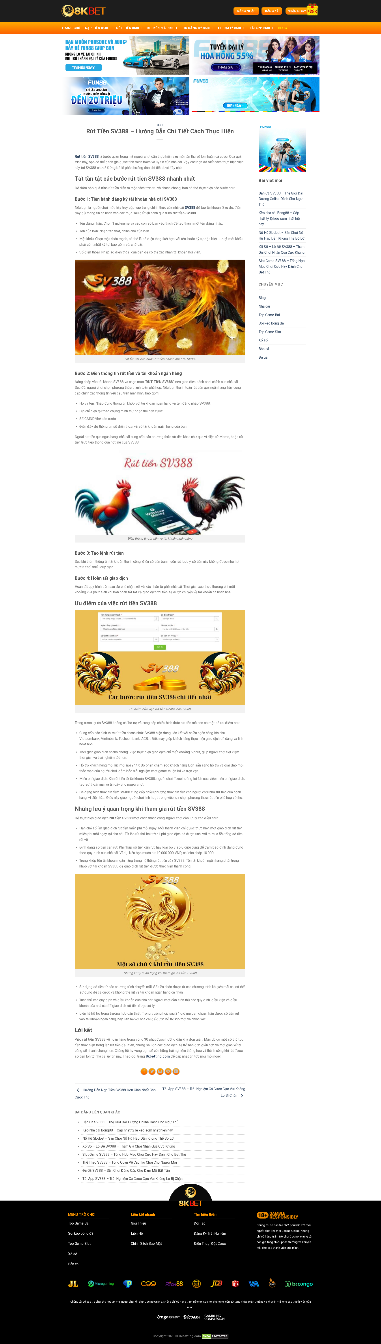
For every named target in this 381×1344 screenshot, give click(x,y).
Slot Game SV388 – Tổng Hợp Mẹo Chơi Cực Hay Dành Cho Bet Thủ (134, 1154)
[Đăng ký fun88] (282, 148)
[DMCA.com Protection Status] (215, 1336)
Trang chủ (71, 28)
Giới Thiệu (138, 1223)
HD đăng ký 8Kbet (198, 28)
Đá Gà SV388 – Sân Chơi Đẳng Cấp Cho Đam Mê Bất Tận (126, 1170)
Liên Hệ (137, 1233)
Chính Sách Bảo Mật (146, 1243)
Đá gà (263, 357)
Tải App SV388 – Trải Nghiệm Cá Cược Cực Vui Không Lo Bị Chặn (132, 1179)
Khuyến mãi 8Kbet (162, 28)
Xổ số (263, 340)
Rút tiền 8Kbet (129, 28)
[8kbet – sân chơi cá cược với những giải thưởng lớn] (84, 11)
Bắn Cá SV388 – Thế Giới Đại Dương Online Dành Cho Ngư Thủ (130, 1122)
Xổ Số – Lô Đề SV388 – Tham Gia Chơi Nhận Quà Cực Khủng (128, 1146)
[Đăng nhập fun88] (255, 96)
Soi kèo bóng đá (271, 323)
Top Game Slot (270, 332)
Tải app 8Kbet (261, 28)
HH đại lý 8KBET (231, 28)
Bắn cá (264, 349)
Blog (282, 28)
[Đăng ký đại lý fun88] (125, 55)
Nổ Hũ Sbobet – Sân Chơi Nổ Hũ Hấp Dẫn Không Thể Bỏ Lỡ (128, 1138)
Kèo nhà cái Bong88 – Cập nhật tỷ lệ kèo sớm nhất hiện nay (127, 1130)
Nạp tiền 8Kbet (98, 28)
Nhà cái (264, 306)
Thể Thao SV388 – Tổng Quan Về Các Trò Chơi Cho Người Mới (129, 1162)
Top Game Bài (269, 315)
